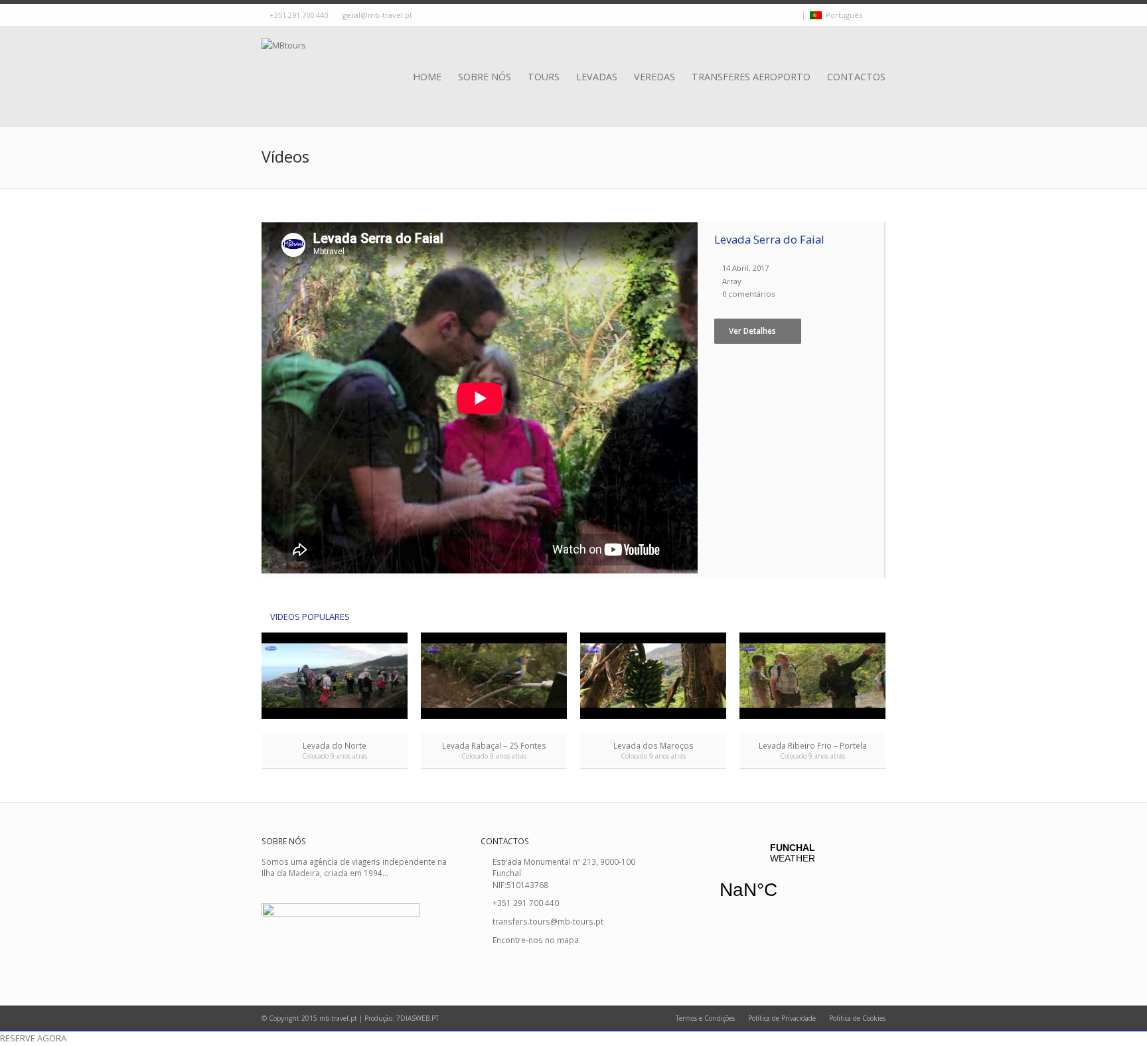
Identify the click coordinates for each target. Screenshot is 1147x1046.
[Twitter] (769, 15)
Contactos (856, 76)
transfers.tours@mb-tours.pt (548, 921)
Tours (544, 76)
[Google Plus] (793, 15)
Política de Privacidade (782, 1018)
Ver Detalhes (752, 330)
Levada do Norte (334, 745)
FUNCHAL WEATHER (792, 879)
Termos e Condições (705, 1018)
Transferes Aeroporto (751, 76)
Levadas (596, 76)
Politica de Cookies (857, 1018)
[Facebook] (781, 15)
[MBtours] (284, 62)
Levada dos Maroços (653, 745)
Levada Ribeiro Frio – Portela (813, 745)
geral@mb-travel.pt (377, 15)
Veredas (654, 76)
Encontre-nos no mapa (536, 939)
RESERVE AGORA (33, 1038)
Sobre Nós (484, 76)
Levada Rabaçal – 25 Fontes (494, 745)
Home (427, 76)
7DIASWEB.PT (417, 1018)
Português (842, 15)
